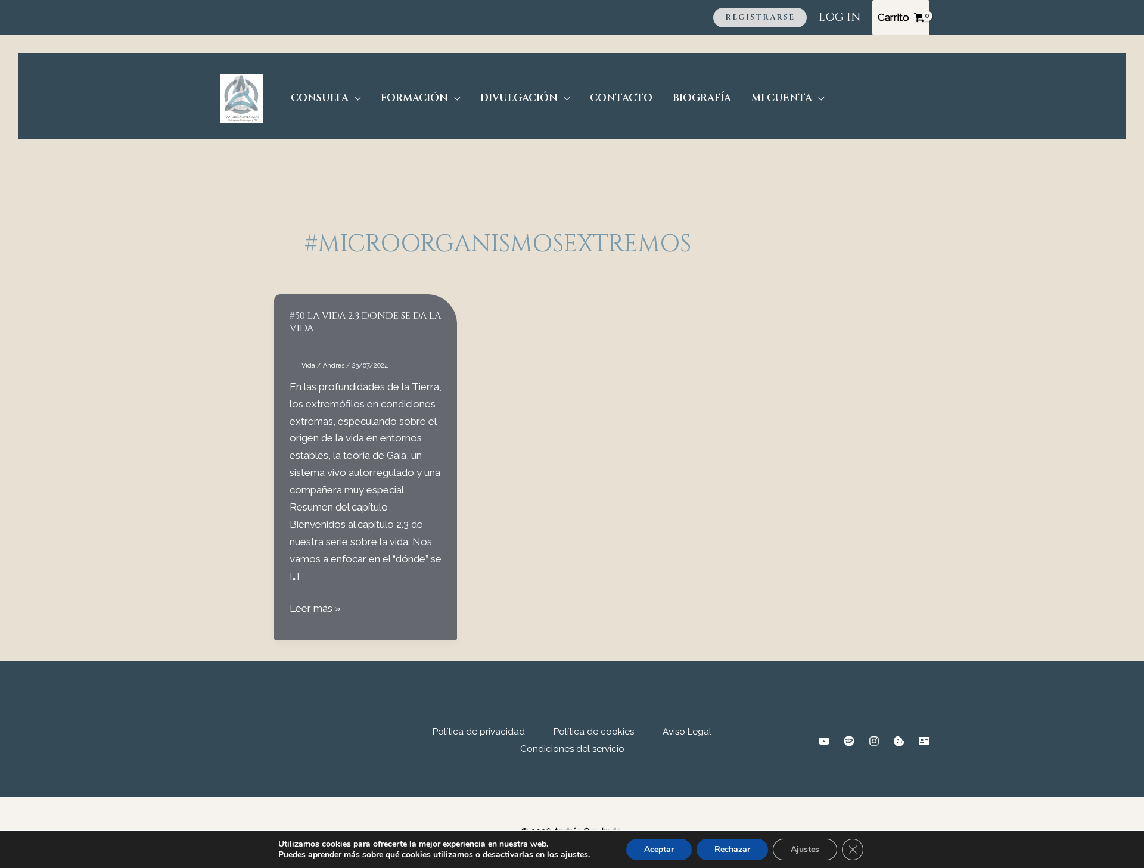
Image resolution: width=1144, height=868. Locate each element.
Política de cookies (594, 731)
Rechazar (732, 849)
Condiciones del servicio (572, 748)
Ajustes (805, 849)
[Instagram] (874, 741)
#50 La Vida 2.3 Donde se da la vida (365, 322)
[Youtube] (824, 741)
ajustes (574, 855)
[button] (760, 17)
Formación (414, 98)
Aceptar (659, 849)
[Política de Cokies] (899, 741)
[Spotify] (849, 741)
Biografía (702, 98)
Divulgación (519, 98)
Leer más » (315, 609)
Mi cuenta (781, 98)
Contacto (621, 98)
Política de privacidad (479, 731)
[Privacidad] (924, 741)
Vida (308, 365)
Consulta (320, 98)
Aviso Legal (687, 731)
